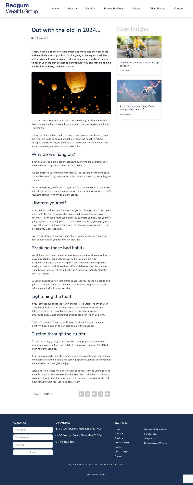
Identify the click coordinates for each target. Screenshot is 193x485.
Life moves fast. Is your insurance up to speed (139, 64)
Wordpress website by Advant (96, 474)
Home (55, 8)
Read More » (125, 71)
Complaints (149, 438)
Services (91, 8)
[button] (81, 394)
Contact (178, 8)
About (70, 8)
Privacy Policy (150, 433)
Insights (136, 8)
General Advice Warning (156, 443)
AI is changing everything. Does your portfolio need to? (137, 108)
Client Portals (158, 8)
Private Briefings (113, 8)
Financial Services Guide (155, 429)
